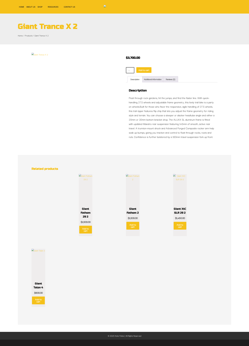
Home (21, 6)
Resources (53, 6)
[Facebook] (115, 343)
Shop (40, 6)
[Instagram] (124, 343)
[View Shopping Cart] (229, 7)
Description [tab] (134, 79)
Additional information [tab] (153, 79)
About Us (30, 6)
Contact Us (69, 6)
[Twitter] (119, 343)
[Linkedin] (129, 343)
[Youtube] (134, 343)
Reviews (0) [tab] (170, 79)
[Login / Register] (225, 6)
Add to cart (143, 70)
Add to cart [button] (85, 229)
